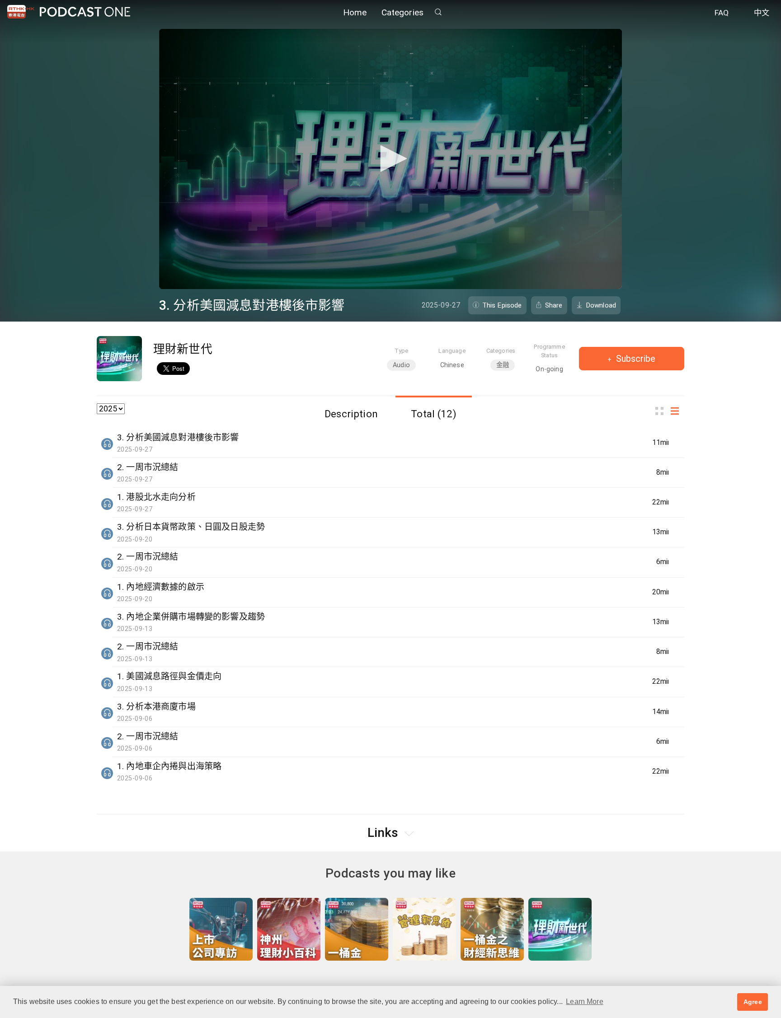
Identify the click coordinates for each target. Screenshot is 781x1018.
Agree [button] (752, 1001)
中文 (761, 12)
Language (451, 350)
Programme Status (549, 351)
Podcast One (85, 12)
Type (402, 350)
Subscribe (634, 358)
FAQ (722, 12)
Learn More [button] (584, 1001)
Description (351, 414)
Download (601, 305)
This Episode (502, 305)
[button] (390, 158)
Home (355, 12)
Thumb (662, 411)
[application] (390, 159)
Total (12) (433, 414)
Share (554, 305)
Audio (401, 365)
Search (438, 12)
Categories (402, 12)
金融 (502, 365)
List (677, 411)
